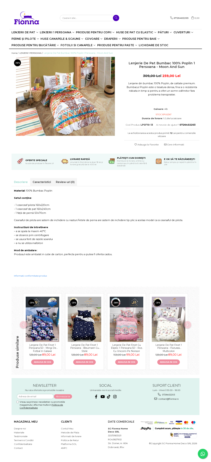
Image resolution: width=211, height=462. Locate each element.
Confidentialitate (23, 444)
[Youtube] (102, 397)
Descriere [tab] (21, 182)
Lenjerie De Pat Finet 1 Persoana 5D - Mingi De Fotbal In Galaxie (42, 347)
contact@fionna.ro (168, 399)
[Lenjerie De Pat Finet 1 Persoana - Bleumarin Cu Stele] (84, 319)
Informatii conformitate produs (30, 275)
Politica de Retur (70, 440)
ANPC (64, 448)
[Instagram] (115, 397)
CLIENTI (66, 421)
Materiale (19, 432)
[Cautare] (116, 18)
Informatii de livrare (71, 436)
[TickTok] (109, 397)
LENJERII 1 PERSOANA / (31, 53)
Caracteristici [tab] (42, 182)
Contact (18, 448)
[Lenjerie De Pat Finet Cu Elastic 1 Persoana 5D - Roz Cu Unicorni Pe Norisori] (126, 319)
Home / (15, 53)
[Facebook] (96, 397)
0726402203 (168, 394)
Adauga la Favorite (148, 144)
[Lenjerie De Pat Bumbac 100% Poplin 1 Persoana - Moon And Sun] (65, 96)
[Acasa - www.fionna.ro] (29, 18)
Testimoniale (21, 436)
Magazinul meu (26, 421)
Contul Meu (67, 428)
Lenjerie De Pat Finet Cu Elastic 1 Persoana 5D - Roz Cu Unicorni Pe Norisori (126, 347)
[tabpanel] (65, 96)
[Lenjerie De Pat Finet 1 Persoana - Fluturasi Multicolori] (168, 319)
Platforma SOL (69, 444)
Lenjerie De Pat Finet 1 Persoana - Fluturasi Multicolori (168, 347)
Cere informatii (175, 144)
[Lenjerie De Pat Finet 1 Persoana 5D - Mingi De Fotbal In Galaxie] (42, 319)
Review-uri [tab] (65, 182)
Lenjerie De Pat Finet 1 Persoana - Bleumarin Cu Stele (84, 347)
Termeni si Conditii (23, 440)
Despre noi (20, 428)
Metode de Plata (70, 432)
